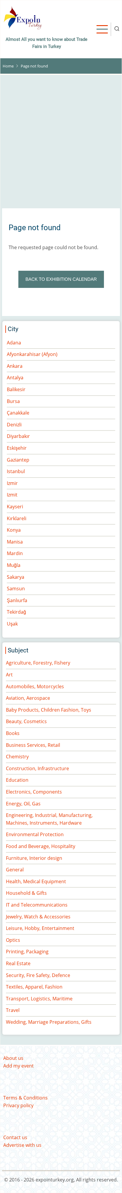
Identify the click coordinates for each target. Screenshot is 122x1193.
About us (13, 1058)
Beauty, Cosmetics (26, 721)
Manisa (15, 542)
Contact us (15, 1137)
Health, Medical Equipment (36, 881)
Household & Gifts (26, 893)
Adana (14, 342)
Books (13, 733)
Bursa (13, 401)
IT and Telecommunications (37, 905)
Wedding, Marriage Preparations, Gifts (49, 1022)
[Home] (22, 17)
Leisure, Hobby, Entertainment (40, 928)
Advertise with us (22, 1145)
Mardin (15, 553)
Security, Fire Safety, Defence (38, 975)
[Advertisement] (61, 144)
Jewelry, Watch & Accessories (38, 916)
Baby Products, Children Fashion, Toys (48, 710)
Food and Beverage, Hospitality (40, 846)
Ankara (15, 366)
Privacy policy (18, 1105)
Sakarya (15, 577)
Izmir (12, 483)
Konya (14, 530)
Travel (13, 1010)
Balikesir (16, 389)
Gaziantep (18, 460)
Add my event (18, 1066)
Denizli (14, 424)
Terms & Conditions (25, 1097)
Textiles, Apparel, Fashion (34, 987)
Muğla (13, 565)
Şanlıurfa (17, 600)
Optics (13, 940)
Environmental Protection (35, 834)
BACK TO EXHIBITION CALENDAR (61, 279)
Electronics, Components (34, 792)
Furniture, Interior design (34, 858)
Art (9, 674)
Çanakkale (18, 413)
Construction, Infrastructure (37, 768)
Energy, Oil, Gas (23, 803)
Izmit (12, 494)
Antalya (15, 377)
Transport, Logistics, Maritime (39, 998)
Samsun (16, 588)
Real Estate (18, 963)
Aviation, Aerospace (28, 698)
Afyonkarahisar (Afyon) (32, 354)
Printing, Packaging (27, 951)
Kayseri (15, 506)
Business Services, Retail (33, 745)
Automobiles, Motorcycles (35, 686)
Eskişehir (17, 448)
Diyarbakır (18, 436)
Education (17, 780)
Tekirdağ (16, 612)
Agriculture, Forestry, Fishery (38, 663)
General (15, 869)
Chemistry (17, 756)
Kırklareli (16, 518)
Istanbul (16, 471)
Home (8, 66)
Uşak (12, 623)
